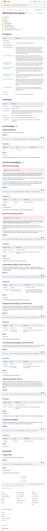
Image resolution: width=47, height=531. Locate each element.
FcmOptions (5, 106)
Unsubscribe (5, 297)
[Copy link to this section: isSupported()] (13, 455)
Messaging (37, 47)
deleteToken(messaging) (8, 47)
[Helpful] (42, 10)
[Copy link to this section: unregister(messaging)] (19, 420)
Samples (3, 498)
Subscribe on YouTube (21, 500)
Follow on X (19, 498)
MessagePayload (6, 110)
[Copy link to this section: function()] (12, 451)
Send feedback (40, 13)
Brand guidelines (35, 502)
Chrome (3, 514)
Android (3, 512)
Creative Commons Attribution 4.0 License (37, 483)
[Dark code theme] (42, 138)
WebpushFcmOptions (39, 106)
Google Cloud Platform (5, 518)
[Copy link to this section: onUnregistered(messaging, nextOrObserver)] (34, 343)
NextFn (11, 289)
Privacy (6, 525)
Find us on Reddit (20, 496)
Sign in (44, 1)
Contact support (35, 494)
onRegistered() (29, 80)
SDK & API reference (5, 496)
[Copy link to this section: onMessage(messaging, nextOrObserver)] (32, 264)
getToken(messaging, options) (9, 55)
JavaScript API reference (19, 5)
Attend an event (20, 502)
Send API (29, 113)
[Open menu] (2, 1)
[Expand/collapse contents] (10, 17)
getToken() (18, 108)
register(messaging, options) (8, 79)
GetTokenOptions (6, 108)
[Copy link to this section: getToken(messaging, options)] (24, 213)
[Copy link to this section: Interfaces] (13, 100)
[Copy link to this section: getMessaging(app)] (17, 130)
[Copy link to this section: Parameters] (10, 144)
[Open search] (29, 1)
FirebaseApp (18, 149)
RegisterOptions (6, 119)
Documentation (5, 5)
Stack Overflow (35, 496)
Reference (27, 9)
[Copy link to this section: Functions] (12, 34)
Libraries (3, 500)
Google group (34, 498)
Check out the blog (20, 494)
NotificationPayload (15, 111)
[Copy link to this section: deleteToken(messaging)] (20, 166)
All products (3, 520)
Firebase (4, 9)
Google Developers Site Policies (38, 484)
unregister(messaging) (7, 87)
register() (28, 51)
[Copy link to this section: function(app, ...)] (18, 126)
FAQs (33, 504)
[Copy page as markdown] (30, 13)
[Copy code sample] (44, 138)
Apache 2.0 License (20, 484)
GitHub (2, 502)
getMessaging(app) (7, 43)
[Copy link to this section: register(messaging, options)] (23, 379)
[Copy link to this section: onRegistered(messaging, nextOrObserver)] (33, 303)
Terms (2, 525)
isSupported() (5, 94)
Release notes (34, 500)
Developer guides (4, 494)
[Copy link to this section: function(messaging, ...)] (25, 162)
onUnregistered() (36, 52)
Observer (12, 290)
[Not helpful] (44, 10)
